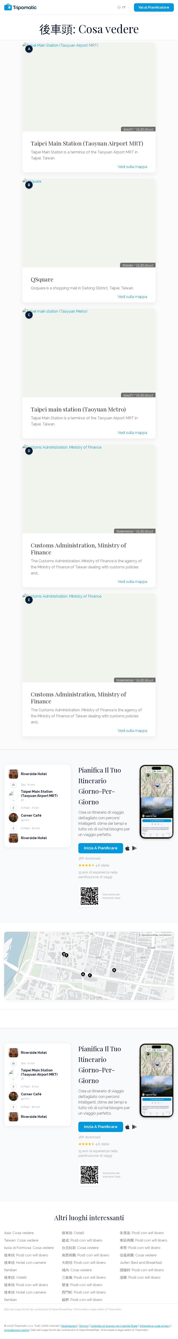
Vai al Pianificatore (154, 7)
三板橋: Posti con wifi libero (84, 1277)
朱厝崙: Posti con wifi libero (142, 1233)
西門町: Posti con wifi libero (84, 1292)
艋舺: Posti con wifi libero (82, 1300)
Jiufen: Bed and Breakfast (141, 1263)
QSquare (42, 279)
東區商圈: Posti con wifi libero (143, 1240)
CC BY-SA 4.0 (144, 129)
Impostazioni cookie (16, 1330)
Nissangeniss (124, 531)
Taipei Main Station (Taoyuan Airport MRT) (87, 143)
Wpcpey (127, 265)
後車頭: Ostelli (15, 1277)
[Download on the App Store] (127, 848)
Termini (84, 1325)
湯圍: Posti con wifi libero (140, 1277)
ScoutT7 (128, 129)
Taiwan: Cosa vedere (21, 1240)
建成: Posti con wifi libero (82, 1240)
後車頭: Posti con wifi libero (26, 1255)
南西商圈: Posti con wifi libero (85, 1255)
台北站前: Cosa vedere (80, 1248)
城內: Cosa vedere (77, 1270)
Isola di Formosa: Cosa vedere (29, 1248)
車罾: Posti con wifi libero (140, 1248)
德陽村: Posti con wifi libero (142, 1270)
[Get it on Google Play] (134, 848)
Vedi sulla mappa (132, 167)
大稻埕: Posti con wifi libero (84, 1263)
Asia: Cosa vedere (19, 1233)
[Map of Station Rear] (89, 966)
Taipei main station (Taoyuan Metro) (78, 409)
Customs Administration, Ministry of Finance (78, 549)
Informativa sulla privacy (155, 1325)
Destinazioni (69, 1325)
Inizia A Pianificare (101, 848)
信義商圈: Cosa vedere (138, 1255)
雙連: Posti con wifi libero (82, 1285)
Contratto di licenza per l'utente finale (114, 1325)
